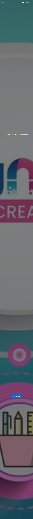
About (8, 2)
